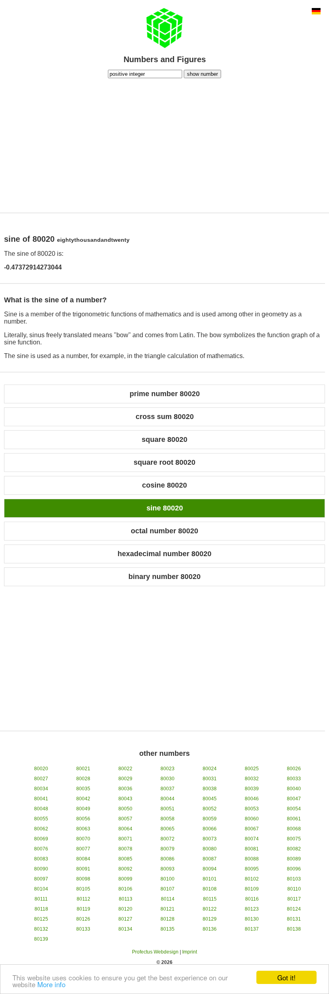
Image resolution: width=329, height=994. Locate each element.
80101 (210, 879)
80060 (252, 819)
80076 (41, 849)
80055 (41, 819)
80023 (167, 768)
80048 (41, 809)
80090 (41, 869)
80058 (167, 819)
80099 (125, 879)
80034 (41, 789)
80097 (41, 879)
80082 (294, 849)
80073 (210, 839)
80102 (252, 879)
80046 (252, 799)
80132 (41, 929)
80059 (210, 819)
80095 (252, 869)
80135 (167, 929)
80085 (125, 859)
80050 (125, 809)
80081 (252, 849)
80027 (41, 778)
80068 (294, 829)
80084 (83, 859)
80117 (294, 899)
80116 (252, 899)
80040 (294, 789)
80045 (210, 799)
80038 (210, 789)
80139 (41, 939)
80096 (294, 869)
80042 (83, 799)
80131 (294, 919)
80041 (41, 799)
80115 (210, 899)
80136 (210, 929)
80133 (83, 929)
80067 (252, 829)
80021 (83, 768)
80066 (210, 829)
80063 (83, 829)
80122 (210, 909)
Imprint (189, 952)
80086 (167, 859)
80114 (168, 899)
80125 (41, 919)
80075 (294, 839)
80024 (210, 768)
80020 (41, 768)
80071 (125, 839)
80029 (125, 778)
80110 (294, 889)
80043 (125, 799)
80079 (167, 849)
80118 (41, 909)
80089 (294, 859)
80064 (125, 829)
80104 (41, 889)
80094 (210, 869)
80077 (83, 849)
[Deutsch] (316, 12)
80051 (167, 809)
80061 (294, 819)
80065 (167, 829)
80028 (83, 778)
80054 (294, 809)
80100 (167, 879)
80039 (252, 789)
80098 (83, 879)
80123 (252, 909)
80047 (294, 799)
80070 (83, 839)
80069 (41, 839)
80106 (125, 889)
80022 (125, 768)
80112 (83, 899)
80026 (294, 768)
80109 (252, 889)
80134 (125, 929)
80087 (210, 859)
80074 (252, 839)
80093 (167, 869)
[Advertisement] (164, 144)
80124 (294, 909)
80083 (41, 859)
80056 (83, 819)
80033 (294, 778)
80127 (125, 919)
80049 (83, 809)
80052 (210, 809)
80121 (167, 909)
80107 (167, 889)
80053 (252, 809)
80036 (125, 789)
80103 (294, 879)
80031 (210, 778)
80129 (210, 919)
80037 (167, 789)
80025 (252, 768)
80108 (210, 889)
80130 (252, 919)
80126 (83, 919)
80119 (83, 909)
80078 (125, 849)
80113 (125, 899)
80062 (41, 829)
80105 (83, 889)
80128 (167, 919)
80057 (125, 819)
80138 (294, 929)
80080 (210, 849)
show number (202, 74)
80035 (83, 789)
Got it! (286, 977)
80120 (125, 909)
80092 (125, 869)
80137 (252, 929)
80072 (167, 839)
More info (51, 984)
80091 (83, 869)
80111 (41, 899)
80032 (252, 778)
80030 (167, 778)
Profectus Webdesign (155, 952)
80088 (252, 859)
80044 (167, 799)
